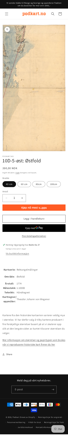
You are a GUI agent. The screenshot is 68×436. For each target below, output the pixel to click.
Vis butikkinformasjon (17, 253)
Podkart (16, 417)
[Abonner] (52, 389)
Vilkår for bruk (34, 422)
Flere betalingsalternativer (34, 236)
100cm (53, 184)
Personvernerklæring (16, 422)
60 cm (24, 184)
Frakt (18, 173)
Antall (5, 191)
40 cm (9, 184)
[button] (6, 14)
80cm (39, 184)
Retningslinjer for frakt (54, 422)
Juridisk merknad (25, 427)
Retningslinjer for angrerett (50, 417)
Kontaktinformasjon (44, 427)
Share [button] (9, 354)
